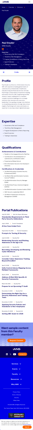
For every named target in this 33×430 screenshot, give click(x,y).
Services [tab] (15, 364)
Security (16, 397)
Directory (20, 7)
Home (3, 7)
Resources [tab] (15, 379)
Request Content (16, 340)
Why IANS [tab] (15, 384)
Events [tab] (15, 369)
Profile (16, 72)
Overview (11, 7)
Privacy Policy (16, 392)
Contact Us (22, 354)
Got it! (27, 427)
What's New (16, 400)
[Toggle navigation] (29, 2)
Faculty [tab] (15, 374)
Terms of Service (16, 394)
